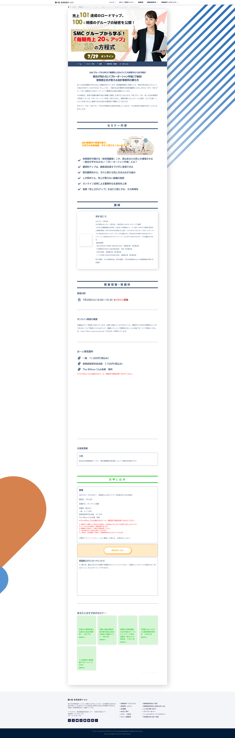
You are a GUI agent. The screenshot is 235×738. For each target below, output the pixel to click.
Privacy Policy (124, 731)
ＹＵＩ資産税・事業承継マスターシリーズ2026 (86, 662)
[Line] (92, 720)
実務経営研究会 (151, 2)
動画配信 (140, 2)
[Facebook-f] (73, 720)
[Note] (96, 720)
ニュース (111, 2)
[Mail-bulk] (84, 720)
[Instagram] (81, 720)
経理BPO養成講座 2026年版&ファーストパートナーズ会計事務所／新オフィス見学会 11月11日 (127, 634)
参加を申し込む (117, 550)
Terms (132, 731)
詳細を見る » (82, 637)
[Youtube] (77, 720)
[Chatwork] (88, 720)
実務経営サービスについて (168, 2)
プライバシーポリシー (92, 538)
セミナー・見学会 (77, 7)
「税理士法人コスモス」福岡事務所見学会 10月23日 (148, 632)
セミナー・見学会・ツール (126, 2)
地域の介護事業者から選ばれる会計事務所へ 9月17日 (86, 632)
